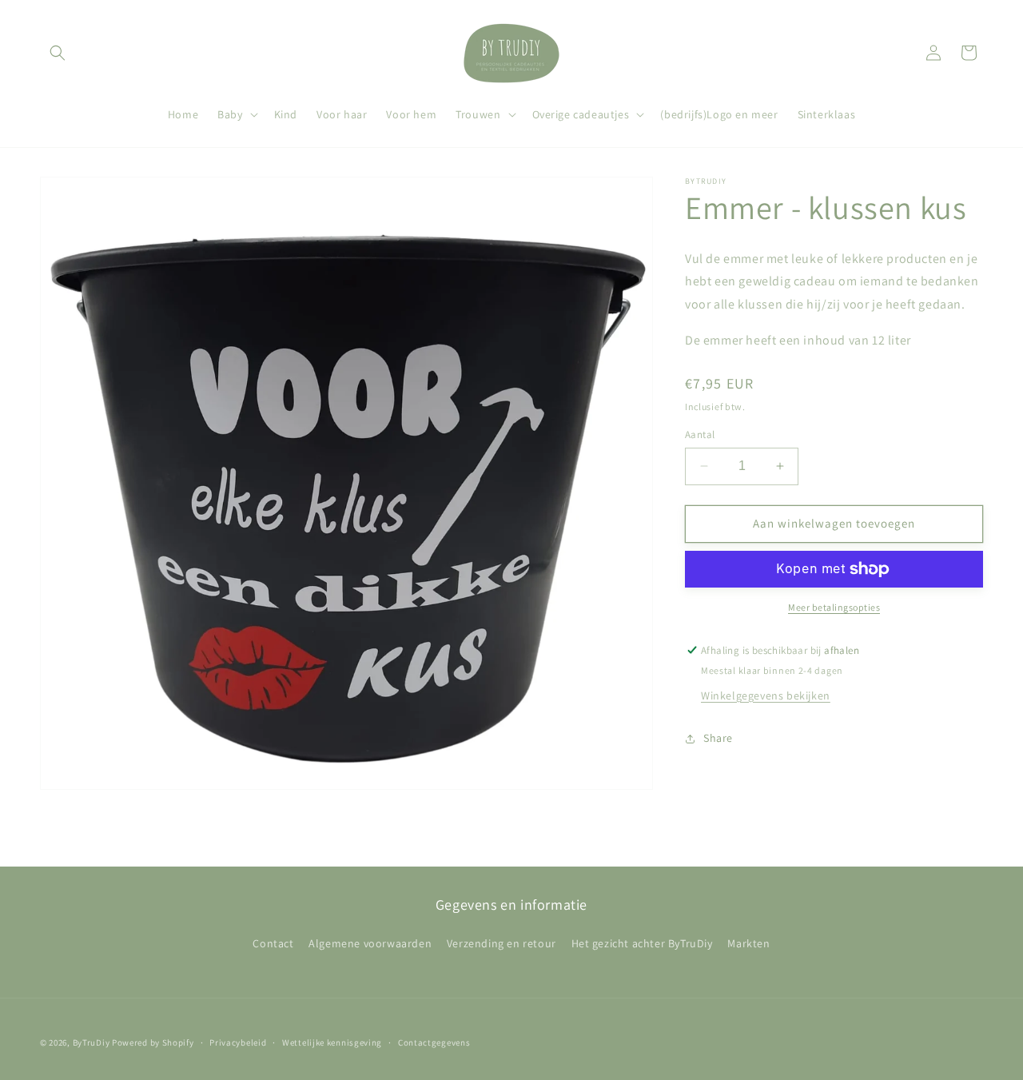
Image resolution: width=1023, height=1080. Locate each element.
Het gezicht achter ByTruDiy (642, 943)
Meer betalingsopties (834, 607)
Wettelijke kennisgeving (332, 1042)
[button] (57, 52)
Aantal (700, 434)
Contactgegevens (434, 1042)
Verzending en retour (501, 943)
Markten (748, 943)
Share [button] (718, 738)
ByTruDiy (91, 1042)
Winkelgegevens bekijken (765, 695)
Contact (273, 943)
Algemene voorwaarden (370, 943)
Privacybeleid (237, 1042)
